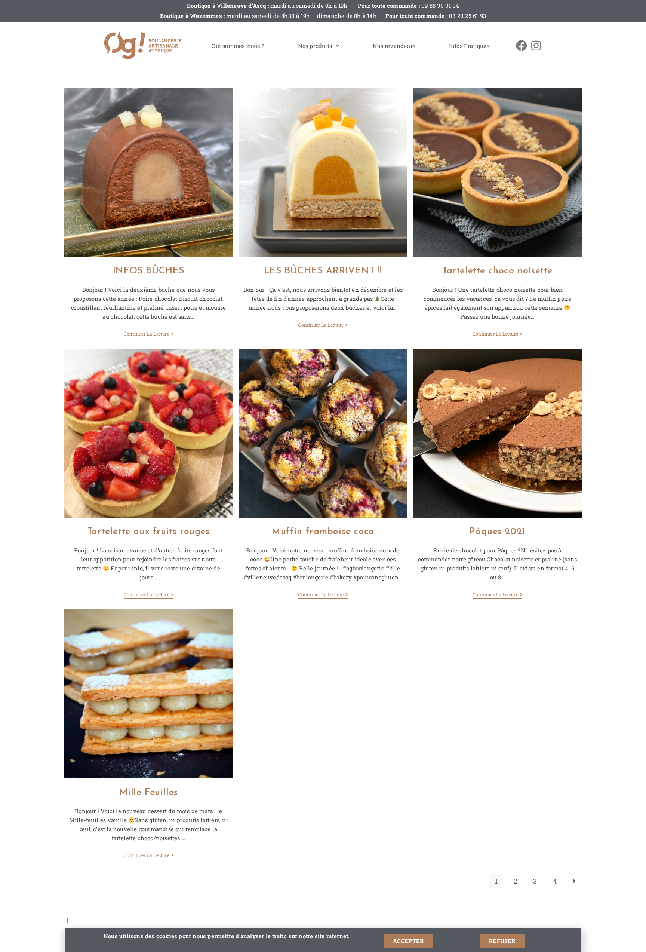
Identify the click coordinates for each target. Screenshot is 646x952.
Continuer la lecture (146, 334)
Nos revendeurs (394, 45)
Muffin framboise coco (323, 531)
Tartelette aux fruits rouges (148, 531)
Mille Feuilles (148, 792)
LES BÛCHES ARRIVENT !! (323, 271)
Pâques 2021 (497, 531)
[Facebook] (521, 45)
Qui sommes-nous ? (238, 45)
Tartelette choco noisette (497, 271)
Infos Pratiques (469, 45)
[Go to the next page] (574, 880)
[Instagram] (536, 45)
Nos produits (315, 45)
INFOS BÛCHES (148, 271)
